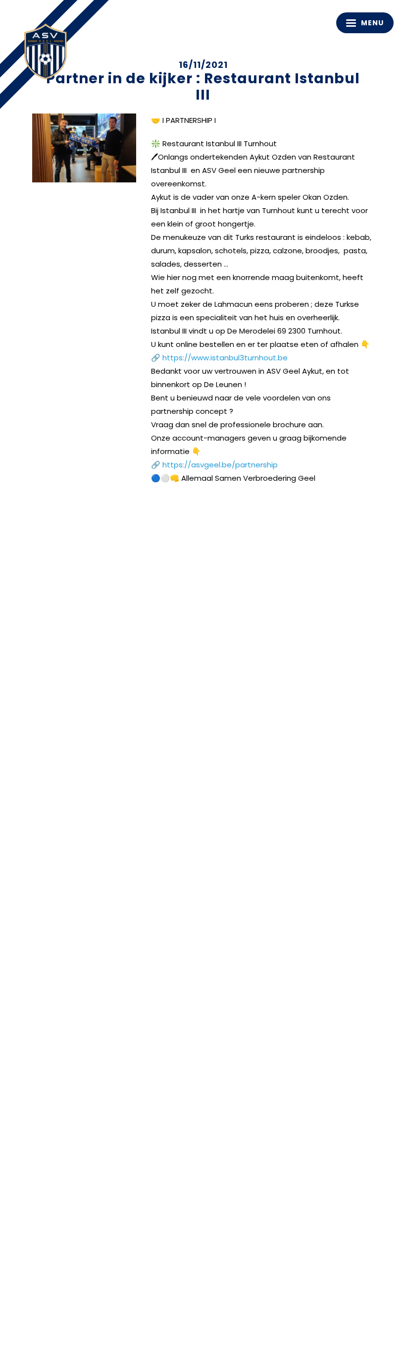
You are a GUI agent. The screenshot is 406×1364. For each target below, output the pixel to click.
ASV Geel (49, 54)
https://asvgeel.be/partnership (220, 464)
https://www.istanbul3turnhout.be (225, 357)
